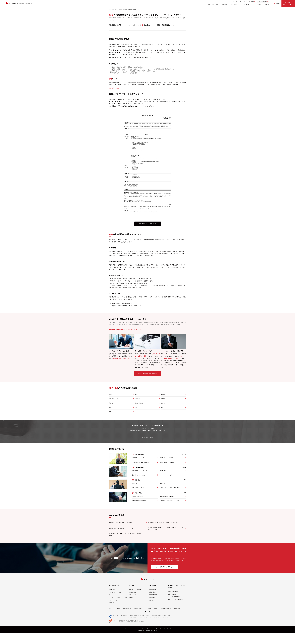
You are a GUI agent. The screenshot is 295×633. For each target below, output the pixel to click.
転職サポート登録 (113, 600)
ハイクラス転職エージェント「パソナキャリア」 (25, 3)
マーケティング (113, 394)
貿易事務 (111, 403)
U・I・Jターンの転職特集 (174, 596)
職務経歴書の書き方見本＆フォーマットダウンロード (122, 528)
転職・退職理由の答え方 (138, 487)
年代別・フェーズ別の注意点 (167, 457)
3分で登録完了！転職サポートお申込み (288, 3)
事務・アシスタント (166, 403)
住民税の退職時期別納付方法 (167, 496)
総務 (110, 411)
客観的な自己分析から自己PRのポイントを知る (120, 522)
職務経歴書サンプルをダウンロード (147, 223)
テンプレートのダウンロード (133, 25)
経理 (136, 394)
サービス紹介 (112, 589)
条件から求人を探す (213, 4)
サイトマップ (148, 608)
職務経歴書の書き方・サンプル (139, 470)
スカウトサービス (113, 602)
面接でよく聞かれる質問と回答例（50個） (170, 487)
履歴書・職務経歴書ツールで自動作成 (147, 373)
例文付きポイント (149, 25)
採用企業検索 (132, 592)
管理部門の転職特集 (173, 591)
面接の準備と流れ (136, 483)
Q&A (110, 594)
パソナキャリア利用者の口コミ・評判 (118, 597)
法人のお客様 (177, 608)
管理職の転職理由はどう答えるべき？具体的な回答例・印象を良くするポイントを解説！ (165, 528)
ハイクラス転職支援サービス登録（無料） (164, 567)
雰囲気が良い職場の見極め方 (139, 500)
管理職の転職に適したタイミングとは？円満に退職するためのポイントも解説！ (126, 534)
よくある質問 (258, 4)
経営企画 (163, 394)
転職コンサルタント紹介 (115, 592)
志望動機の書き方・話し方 (138, 475)
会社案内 (156, 608)
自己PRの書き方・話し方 (166, 475)
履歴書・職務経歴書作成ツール (165, 25)
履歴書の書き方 (163, 470)
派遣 (245, 1)
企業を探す (224, 4)
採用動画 (131, 597)
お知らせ (111, 608)
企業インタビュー (133, 594)
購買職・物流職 (139, 403)
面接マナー (162, 483)
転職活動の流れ (152, 589)
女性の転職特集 (172, 594)
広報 (110, 407)
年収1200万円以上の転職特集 (175, 599)
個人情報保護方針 (127, 608)
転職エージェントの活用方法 (167, 462)
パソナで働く (251, 1)
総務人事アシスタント (114, 398)
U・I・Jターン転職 (237, 1)
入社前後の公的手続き (137, 496)
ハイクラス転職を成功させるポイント (141, 462)
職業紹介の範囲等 (138, 608)
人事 (162, 407)
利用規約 (118, 608)
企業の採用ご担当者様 (262, 1)
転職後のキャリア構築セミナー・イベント (170, 500)
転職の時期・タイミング (138, 457)
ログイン (267, 4)
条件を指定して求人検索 (135, 589)
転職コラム (151, 600)
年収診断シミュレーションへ (147, 437)
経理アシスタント (139, 398)
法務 (136, 407)
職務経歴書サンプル (153, 594)
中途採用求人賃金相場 (165, 608)
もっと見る (183, 454)
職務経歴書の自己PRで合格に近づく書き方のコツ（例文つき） (163, 522)
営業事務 (163, 398)
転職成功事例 (152, 597)
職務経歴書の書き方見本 (116, 25)
